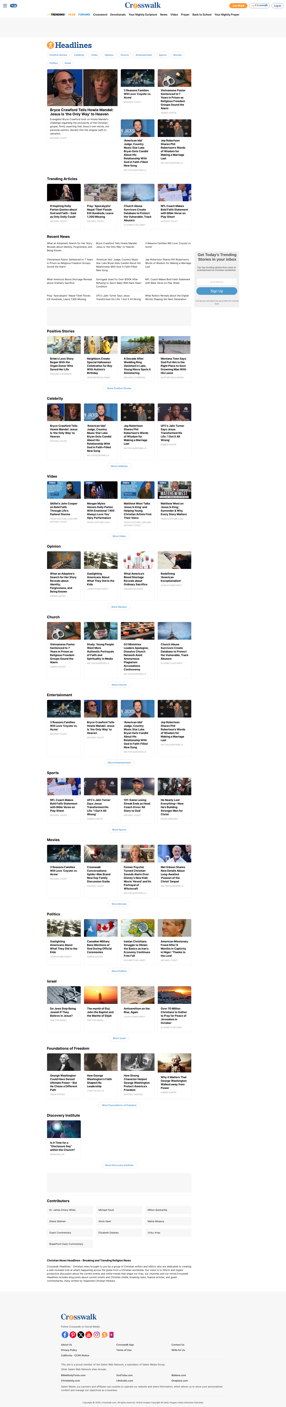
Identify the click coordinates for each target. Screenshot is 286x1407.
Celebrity (79, 54)
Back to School (202, 14)
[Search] (13, 6)
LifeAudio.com (124, 1380)
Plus (71, 14)
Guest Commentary (60, 1232)
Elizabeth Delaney (108, 1232)
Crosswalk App (125, 1344)
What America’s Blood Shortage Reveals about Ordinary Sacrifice (69, 281)
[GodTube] (112, 1334)
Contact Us (177, 1344)
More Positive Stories (119, 388)
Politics (53, 62)
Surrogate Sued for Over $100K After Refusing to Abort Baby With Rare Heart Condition (118, 283)
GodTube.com (124, 1375)
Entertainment (144, 54)
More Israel (119, 1038)
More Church (119, 684)
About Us (66, 1344)
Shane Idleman (57, 1221)
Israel (68, 62)
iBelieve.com (178, 1375)
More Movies (119, 903)
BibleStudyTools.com (73, 1375)
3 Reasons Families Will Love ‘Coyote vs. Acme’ (168, 245)
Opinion (109, 54)
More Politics (119, 971)
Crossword (100, 14)
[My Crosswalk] (259, 5)
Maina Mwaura (156, 1221)
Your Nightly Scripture (143, 14)
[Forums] (104, 1334)
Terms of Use (124, 1350)
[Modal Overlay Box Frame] (216, 279)
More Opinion (119, 606)
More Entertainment (119, 762)
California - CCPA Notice (75, 1355)
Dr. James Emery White (62, 1209)
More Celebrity (119, 466)
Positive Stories (58, 54)
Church (125, 54)
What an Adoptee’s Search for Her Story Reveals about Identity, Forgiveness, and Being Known (69, 247)
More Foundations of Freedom (119, 1105)
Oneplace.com (179, 1380)
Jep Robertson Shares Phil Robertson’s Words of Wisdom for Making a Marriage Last (168, 263)
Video (174, 14)
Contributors (58, 1201)
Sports (163, 54)
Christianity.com (70, 1380)
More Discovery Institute (119, 1165)
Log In (277, 5)
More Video (119, 536)
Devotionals (118, 14)
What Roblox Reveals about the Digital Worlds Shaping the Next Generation (167, 297)
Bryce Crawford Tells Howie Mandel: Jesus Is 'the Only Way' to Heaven (116, 245)
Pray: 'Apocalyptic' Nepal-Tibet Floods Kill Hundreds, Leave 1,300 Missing (68, 297)
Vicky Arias (154, 1232)
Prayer (185, 14)
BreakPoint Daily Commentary (66, 1243)
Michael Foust (106, 1209)
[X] (80, 1334)
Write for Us (178, 1350)
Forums (84, 14)
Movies (177, 54)
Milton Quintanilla (157, 1209)
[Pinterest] (73, 1334)
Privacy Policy (69, 1350)
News (163, 14)
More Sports (119, 829)
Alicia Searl (104, 1221)
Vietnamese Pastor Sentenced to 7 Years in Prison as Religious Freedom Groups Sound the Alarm (70, 263)
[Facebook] (65, 1334)
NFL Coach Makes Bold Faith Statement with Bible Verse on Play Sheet (167, 281)
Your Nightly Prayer (226, 14)
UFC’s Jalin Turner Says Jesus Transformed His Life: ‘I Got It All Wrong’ (118, 297)
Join (238, 5)
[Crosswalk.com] (143, 5)
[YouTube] (88, 1334)
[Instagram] (96, 1334)
